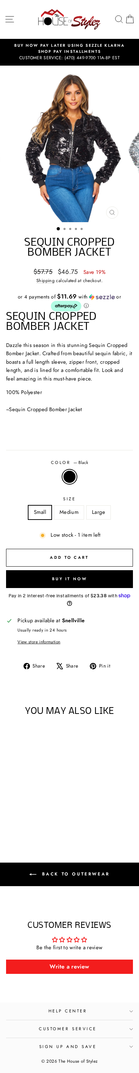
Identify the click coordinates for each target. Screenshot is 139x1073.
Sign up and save (68, 1046)
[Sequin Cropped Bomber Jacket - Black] (26, 819)
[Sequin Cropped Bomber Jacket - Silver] (34, 819)
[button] (69, 302)
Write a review (69, 966)
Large (98, 512)
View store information (38, 642)
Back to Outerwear (74, 874)
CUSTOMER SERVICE (68, 1029)
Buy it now (69, 579)
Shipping (45, 280)
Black (69, 477)
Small (40, 512)
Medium (69, 512)
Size (69, 499)
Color (69, 462)
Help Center (67, 1011)
